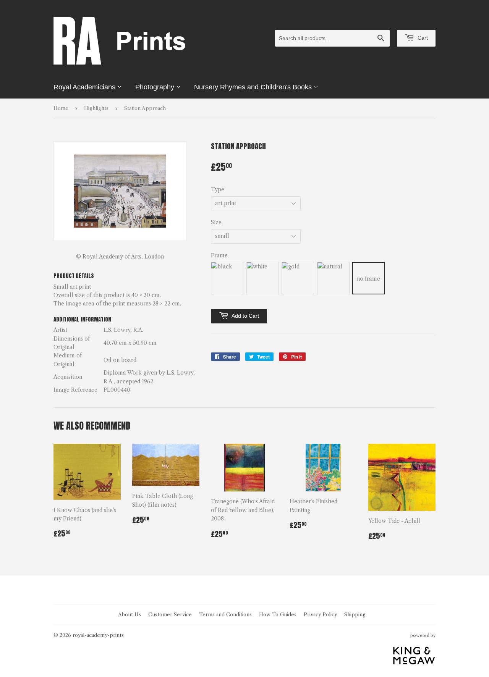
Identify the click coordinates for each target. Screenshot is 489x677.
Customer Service (170, 614)
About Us (129, 614)
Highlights (96, 108)
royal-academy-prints (98, 635)
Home (60, 108)
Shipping (355, 614)
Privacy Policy (320, 614)
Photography (155, 87)
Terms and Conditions (225, 614)
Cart (422, 38)
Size (216, 222)
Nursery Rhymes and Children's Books (254, 87)
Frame (219, 255)
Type (217, 189)
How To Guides (277, 614)
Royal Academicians (85, 87)
